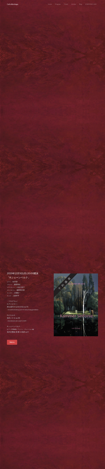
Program (58, 4)
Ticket (66, 4)
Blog (80, 4)
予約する (12, 342)
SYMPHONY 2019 (90, 4)
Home (50, 4)
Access (73, 4)
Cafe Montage (12, 4)
